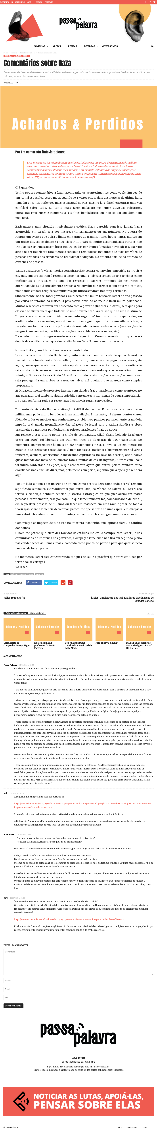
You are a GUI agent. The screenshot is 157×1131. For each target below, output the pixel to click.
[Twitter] (154, 2)
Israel (31, 574)
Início (39, 2)
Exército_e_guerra (18, 574)
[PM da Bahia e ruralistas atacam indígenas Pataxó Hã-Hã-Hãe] (140, 629)
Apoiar (56, 46)
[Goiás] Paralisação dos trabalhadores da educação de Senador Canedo (122, 599)
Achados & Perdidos (27, 53)
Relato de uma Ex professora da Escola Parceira (45, 645)
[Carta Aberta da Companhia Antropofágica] (17, 629)
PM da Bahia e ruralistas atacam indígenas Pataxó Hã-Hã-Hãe (139, 645)
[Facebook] (145, 2)
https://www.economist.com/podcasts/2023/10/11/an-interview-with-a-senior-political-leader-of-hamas (69, 919)
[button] (152, 46)
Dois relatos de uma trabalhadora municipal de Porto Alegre (78, 645)
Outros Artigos (37, 613)
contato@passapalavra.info (78, 1061)
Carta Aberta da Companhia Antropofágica (17, 644)
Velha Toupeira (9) (14, 597)
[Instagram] (150, 2)
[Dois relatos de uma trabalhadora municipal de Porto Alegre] (78, 629)
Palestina (39, 574)
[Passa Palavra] (78, 23)
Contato (49, 2)
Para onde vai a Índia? (107, 643)
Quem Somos (110, 46)
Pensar (72, 46)
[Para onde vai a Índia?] (109, 629)
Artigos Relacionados (16, 613)
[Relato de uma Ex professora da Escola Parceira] (48, 629)
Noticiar (39, 46)
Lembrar (89, 46)
